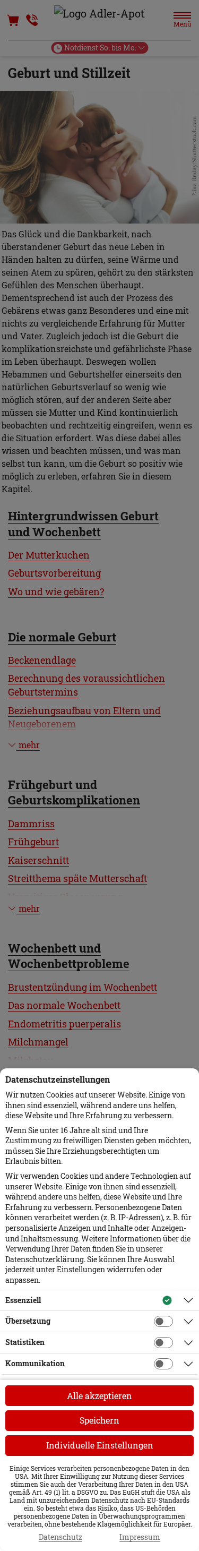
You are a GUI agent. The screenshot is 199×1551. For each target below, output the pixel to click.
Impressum (139, 1537)
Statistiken (25, 1342)
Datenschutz (60, 1537)
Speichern (99, 1420)
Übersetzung (27, 1321)
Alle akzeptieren (99, 1395)
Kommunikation (35, 1363)
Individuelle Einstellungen (99, 1445)
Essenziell (23, 1300)
